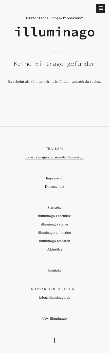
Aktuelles (54, 249)
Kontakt (54, 270)
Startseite (54, 207)
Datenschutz (54, 186)
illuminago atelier (54, 224)
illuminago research (54, 241)
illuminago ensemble (54, 216)
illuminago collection (54, 233)
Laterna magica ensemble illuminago (54, 157)
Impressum (54, 178)
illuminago (54, 31)
